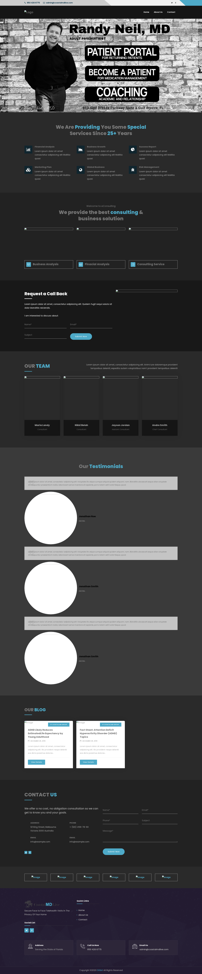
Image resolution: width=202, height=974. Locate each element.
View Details (36, 762)
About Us (83, 915)
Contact (82, 919)
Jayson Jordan (121, 425)
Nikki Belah (81, 425)
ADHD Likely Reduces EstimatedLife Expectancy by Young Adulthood (45, 733)
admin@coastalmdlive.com (59, 2)
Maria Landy (42, 425)
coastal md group (59, 724)
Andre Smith (159, 425)
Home (81, 910)
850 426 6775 (33, 2)
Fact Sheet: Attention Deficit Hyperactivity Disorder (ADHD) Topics (98, 733)
